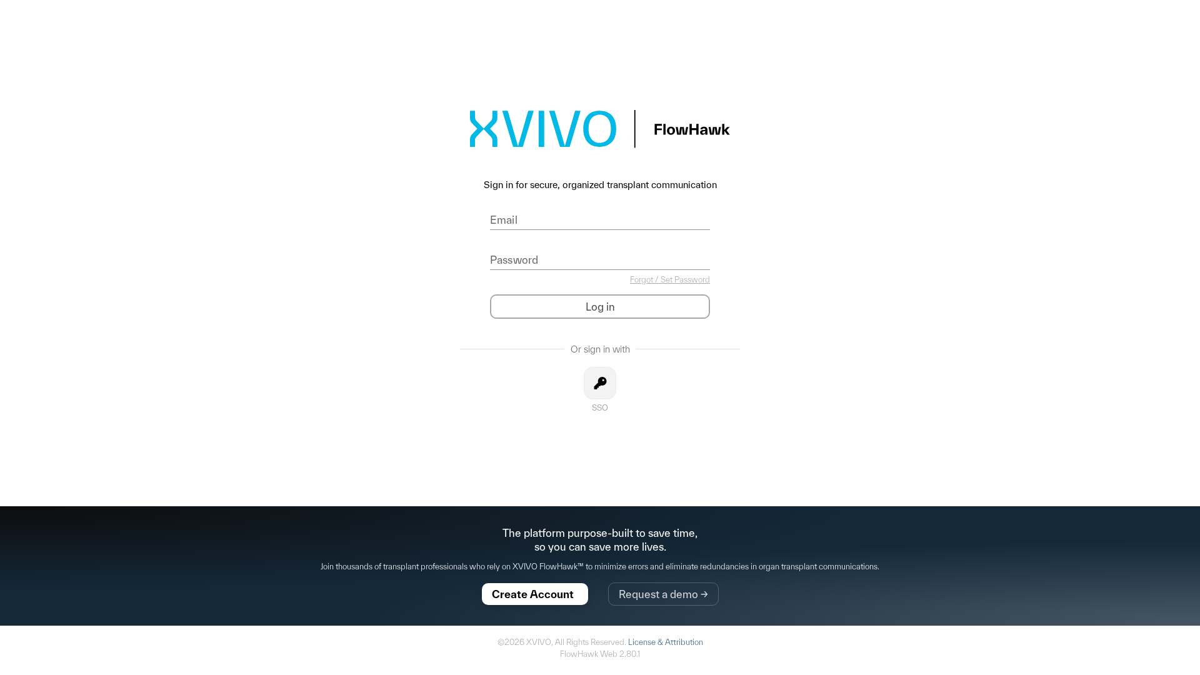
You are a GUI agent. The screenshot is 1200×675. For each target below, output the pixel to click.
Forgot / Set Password (670, 279)
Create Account (540, 594)
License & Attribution (665, 642)
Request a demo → (663, 594)
